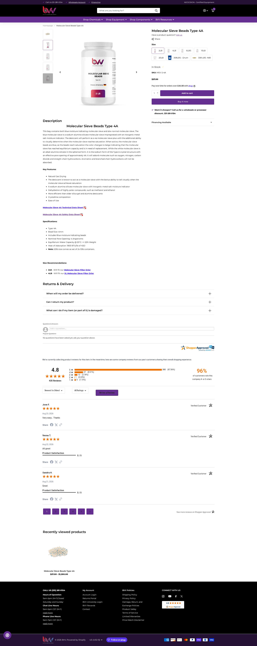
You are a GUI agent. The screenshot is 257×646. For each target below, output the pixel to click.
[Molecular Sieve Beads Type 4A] (59, 551)
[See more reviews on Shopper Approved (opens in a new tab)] (60, 425)
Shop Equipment (115, 19)
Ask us (179, 35)
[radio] (128, 370)
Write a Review (107, 392)
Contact (86, 609)
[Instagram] (163, 596)
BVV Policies (128, 590)
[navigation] (48, 34)
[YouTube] (169, 596)
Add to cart (187, 93)
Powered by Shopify (76, 640)
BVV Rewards (89, 605)
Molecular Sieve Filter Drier (77, 270)
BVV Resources (164, 19)
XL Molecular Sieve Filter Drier (79, 273)
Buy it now (183, 101)
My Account (88, 590)
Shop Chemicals (92, 19)
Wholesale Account (77, 2)
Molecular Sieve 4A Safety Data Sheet (61, 214)
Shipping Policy (129, 595)
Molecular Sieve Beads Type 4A (59, 571)
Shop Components (140, 19)
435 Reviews (58, 380)
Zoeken (156, 10)
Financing (95, 2)
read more (48, 613)
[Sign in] (205, 10)
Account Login (89, 595)
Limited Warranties (131, 616)
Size (154, 44)
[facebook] (176, 596)
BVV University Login (92, 602)
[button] (158, 91)
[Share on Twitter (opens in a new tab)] (56, 425)
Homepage (48, 26)
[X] (182, 596)
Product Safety (129, 609)
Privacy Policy (129, 598)
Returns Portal (89, 598)
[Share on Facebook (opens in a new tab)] (51, 425)
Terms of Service (130, 613)
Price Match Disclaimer (133, 620)
